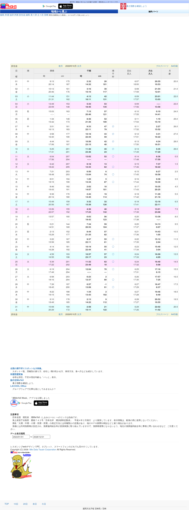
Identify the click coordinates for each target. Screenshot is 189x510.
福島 (2, 14)
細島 (28, 14)
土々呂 (40, 14)
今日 (44, 503)
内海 (16, 14)
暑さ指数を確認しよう (136, 5)
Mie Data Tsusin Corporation (43, 449)
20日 (25, 503)
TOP (7, 503)
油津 (12, 14)
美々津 (34, 14)
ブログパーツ (162, 65)
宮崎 (46, 14)
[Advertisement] (94, 41)
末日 (35, 503)
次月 (79, 65)
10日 (16, 503)
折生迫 (22, 14)
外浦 (7, 14)
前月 (61, 65)
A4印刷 (174, 65)
